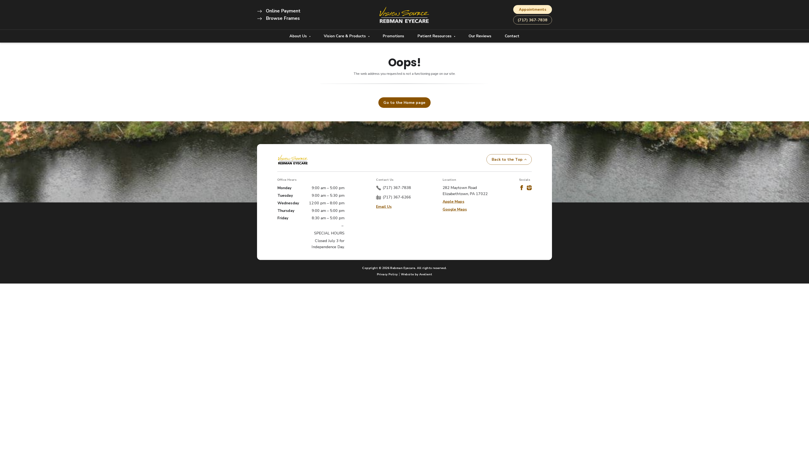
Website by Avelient (416, 274)
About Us (298, 36)
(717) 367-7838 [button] (533, 20)
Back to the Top (507, 159)
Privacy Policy (387, 274)
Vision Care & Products (345, 36)
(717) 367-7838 (397, 187)
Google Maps (455, 209)
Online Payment (282, 11)
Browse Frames (282, 18)
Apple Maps (453, 201)
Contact (512, 36)
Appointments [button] (532, 9)
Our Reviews (480, 36)
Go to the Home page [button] (404, 102)
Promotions (393, 36)
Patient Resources (435, 36)
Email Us (384, 206)
